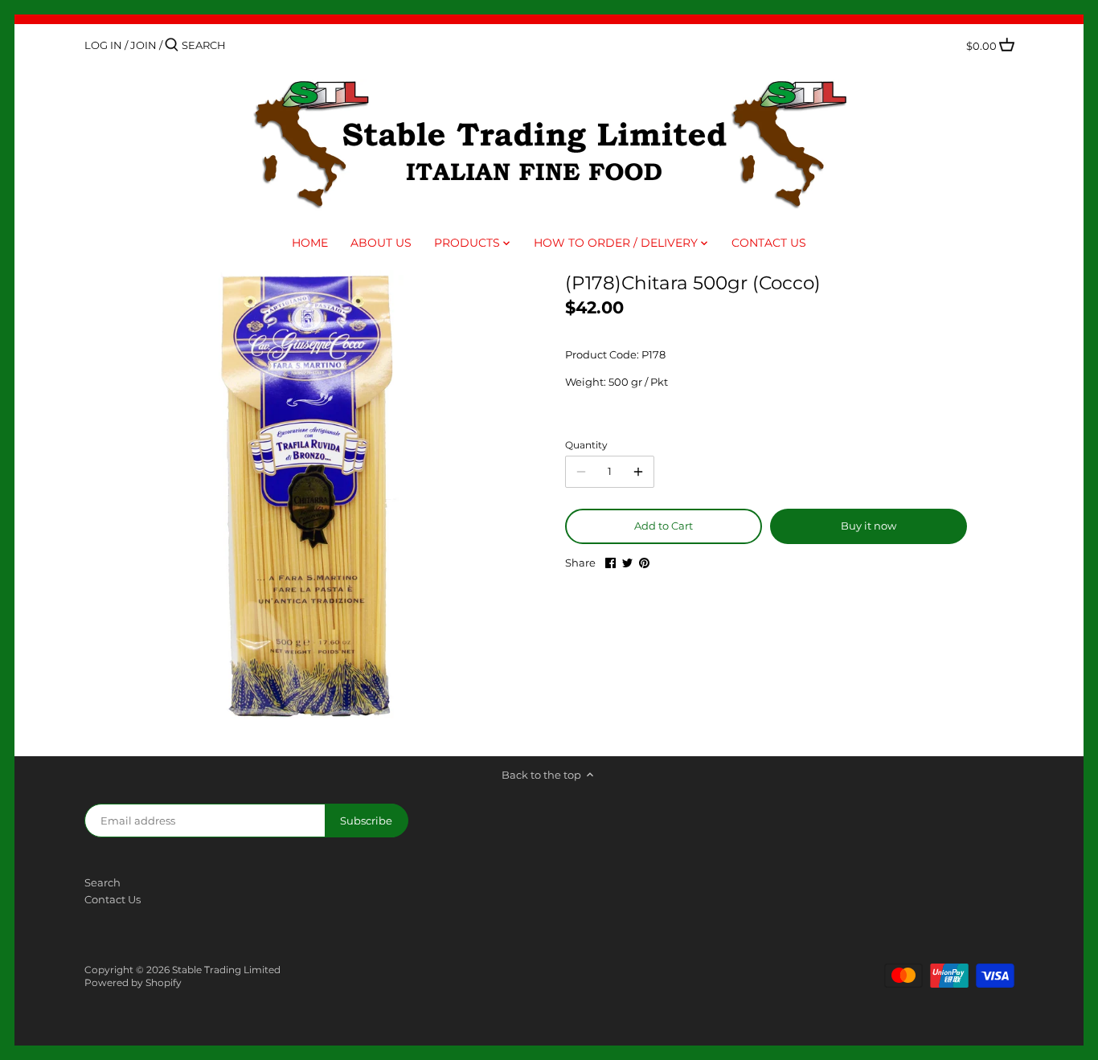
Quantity (586, 445)
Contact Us (112, 899)
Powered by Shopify (133, 982)
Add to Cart (663, 525)
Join (143, 45)
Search (102, 882)
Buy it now (868, 525)
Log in (103, 45)
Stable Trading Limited (226, 970)
